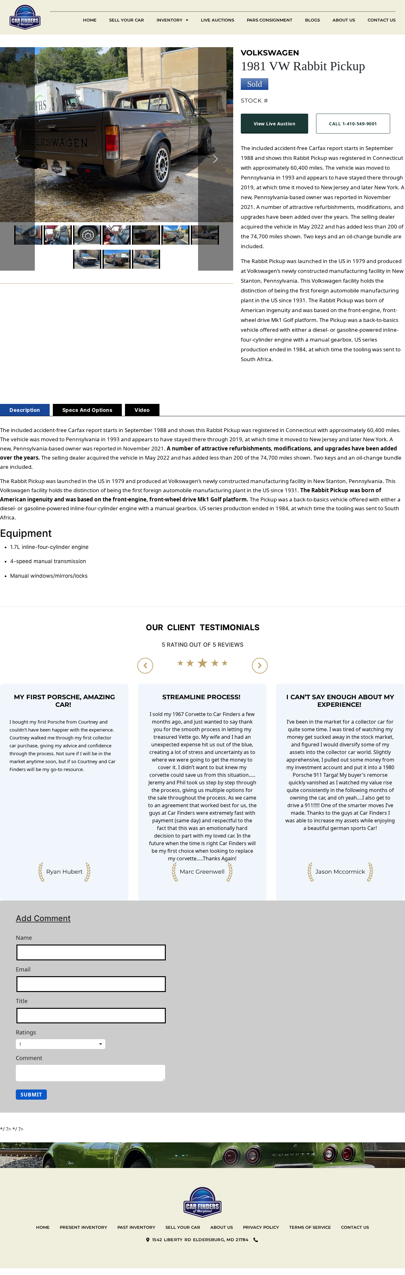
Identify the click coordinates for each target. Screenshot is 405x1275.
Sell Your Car (126, 19)
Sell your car (182, 1227)
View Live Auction (275, 124)
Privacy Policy (261, 1227)
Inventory (170, 19)
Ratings (26, 1032)
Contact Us (382, 19)
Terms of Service (310, 1227)
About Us (344, 19)
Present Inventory (83, 1227)
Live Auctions (217, 19)
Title (22, 1001)
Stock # (254, 100)
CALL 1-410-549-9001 (353, 124)
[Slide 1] (58, 235)
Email (23, 969)
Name (24, 937)
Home (90, 19)
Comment (29, 1058)
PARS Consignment (269, 19)
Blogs (312, 19)
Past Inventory (136, 1227)
